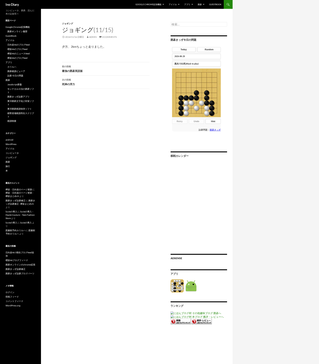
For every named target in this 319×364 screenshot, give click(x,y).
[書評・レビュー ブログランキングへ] (201, 321)
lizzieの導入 (11, 211)
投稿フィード (12, 296)
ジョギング (67, 23)
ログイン (10, 292)
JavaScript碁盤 (14, 84)
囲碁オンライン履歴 (17, 31)
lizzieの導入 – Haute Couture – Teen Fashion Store (20, 215)
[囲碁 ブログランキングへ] (181, 321)
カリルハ (11, 66)
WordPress (11, 144)
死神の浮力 (68, 82)
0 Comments (109, 37)
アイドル (173, 4)
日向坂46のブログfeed (18, 44)
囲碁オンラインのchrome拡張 (20, 264)
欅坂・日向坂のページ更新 (19, 189)
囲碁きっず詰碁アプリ (18, 96)
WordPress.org (13, 305)
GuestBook (215, 4)
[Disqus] (103, 149)
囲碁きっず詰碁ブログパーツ (20, 273)
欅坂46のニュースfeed (18, 53)
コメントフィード (14, 301)
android (9, 139)
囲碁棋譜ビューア (16, 71)
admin (93, 37)
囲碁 (200, 4)
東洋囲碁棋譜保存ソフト (19, 108)
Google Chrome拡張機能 (148, 4)
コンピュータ (12, 153)
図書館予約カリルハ (15, 230)
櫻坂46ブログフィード (17, 260)
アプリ (187, 4)
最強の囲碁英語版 (72, 68)
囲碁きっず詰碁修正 (15, 200)
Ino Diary (12, 4)
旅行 (8, 166)
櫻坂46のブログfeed (17, 49)
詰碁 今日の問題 (15, 75)
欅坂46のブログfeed (17, 58)
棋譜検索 (11, 121)
